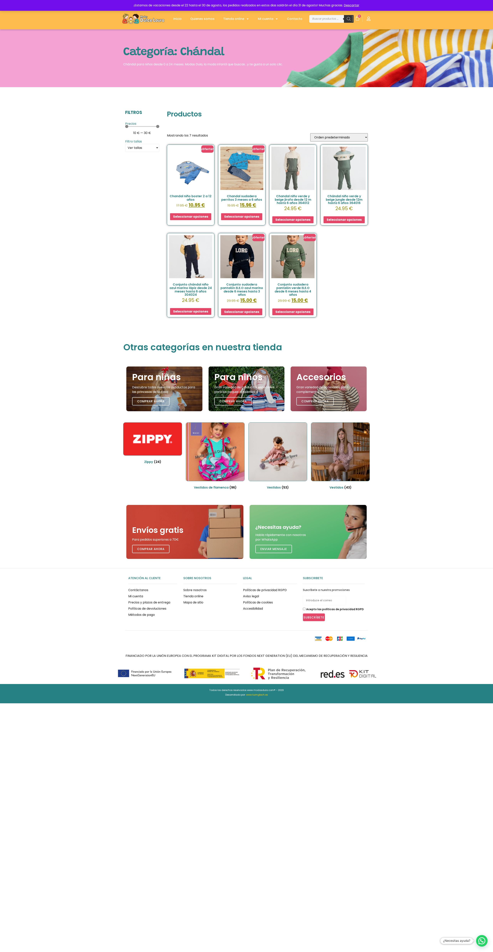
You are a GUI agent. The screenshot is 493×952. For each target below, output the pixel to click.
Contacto (294, 19)
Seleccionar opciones (190, 216)
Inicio (177, 19)
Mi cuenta (265, 19)
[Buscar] (349, 19)
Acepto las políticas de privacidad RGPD (335, 609)
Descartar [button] (351, 5)
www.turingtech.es (257, 694)
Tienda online (233, 19)
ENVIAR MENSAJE (273, 549)
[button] (482, 941)
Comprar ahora (150, 401)
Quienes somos (202, 19)
